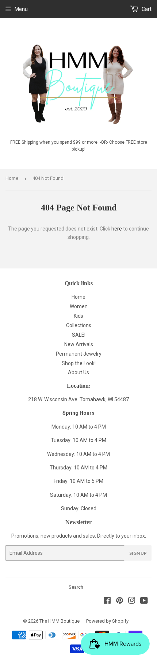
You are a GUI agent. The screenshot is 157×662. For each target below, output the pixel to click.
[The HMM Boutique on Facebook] (107, 601)
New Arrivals (78, 344)
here (116, 229)
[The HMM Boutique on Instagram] (131, 601)
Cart (146, 9)
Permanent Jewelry (79, 354)
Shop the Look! (79, 363)
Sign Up (138, 553)
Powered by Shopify (107, 621)
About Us (78, 372)
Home (11, 178)
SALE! (78, 335)
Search (76, 587)
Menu (21, 9)
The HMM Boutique (59, 621)
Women (79, 306)
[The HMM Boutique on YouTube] (144, 601)
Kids (78, 316)
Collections (78, 325)
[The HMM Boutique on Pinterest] (119, 601)
